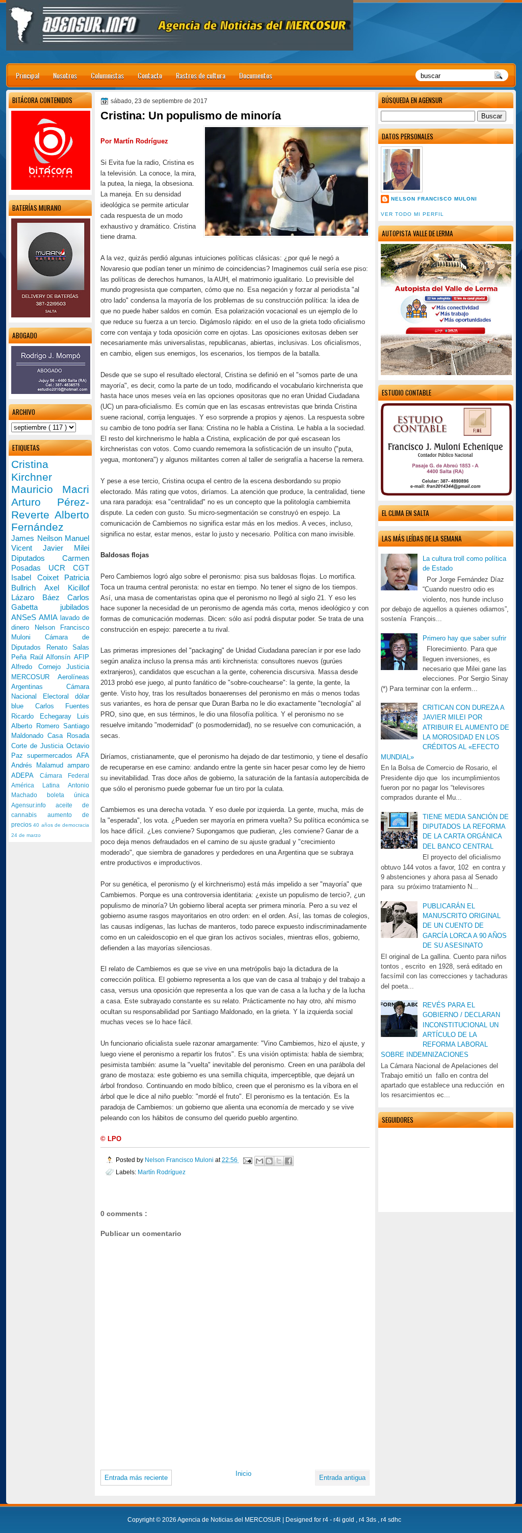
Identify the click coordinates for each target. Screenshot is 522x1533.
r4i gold (344, 1519)
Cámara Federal (65, 776)
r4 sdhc (391, 1519)
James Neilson (38, 538)
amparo (78, 765)
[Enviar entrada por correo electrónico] (247, 1159)
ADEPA (25, 775)
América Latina (39, 785)
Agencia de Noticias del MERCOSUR (229, 1519)
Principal (27, 75)
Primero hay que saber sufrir (464, 638)
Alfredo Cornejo (38, 667)
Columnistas (107, 75)
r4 (326, 1519)
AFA (82, 755)
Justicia (77, 667)
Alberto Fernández (50, 521)
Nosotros (65, 75)
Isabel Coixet (37, 577)
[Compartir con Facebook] (288, 1161)
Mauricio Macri (50, 489)
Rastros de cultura (200, 75)
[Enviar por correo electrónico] (259, 1161)
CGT (81, 567)
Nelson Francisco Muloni (434, 199)
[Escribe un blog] (269, 1161)
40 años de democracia (61, 825)
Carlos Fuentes (62, 706)
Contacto (150, 75)
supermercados (51, 755)
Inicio (243, 1473)
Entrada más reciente (136, 1477)
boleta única (68, 795)
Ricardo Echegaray (44, 716)
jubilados (74, 607)
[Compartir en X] (279, 1161)
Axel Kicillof (66, 587)
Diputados (36, 558)
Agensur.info (33, 805)
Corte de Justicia (38, 746)
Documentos (255, 75)
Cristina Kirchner (31, 470)
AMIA (49, 617)
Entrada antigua (342, 1477)
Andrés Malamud (39, 765)
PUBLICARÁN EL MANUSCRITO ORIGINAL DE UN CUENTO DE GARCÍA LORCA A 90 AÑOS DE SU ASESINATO (465, 925)
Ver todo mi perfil (412, 214)
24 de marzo (26, 835)
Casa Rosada (68, 735)
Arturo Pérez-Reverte (50, 508)
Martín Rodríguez (162, 1172)
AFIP (81, 657)
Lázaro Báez (39, 597)
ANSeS (25, 617)
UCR (60, 567)
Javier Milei (66, 547)
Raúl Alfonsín (52, 657)
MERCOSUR (34, 677)
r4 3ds (368, 1519)
